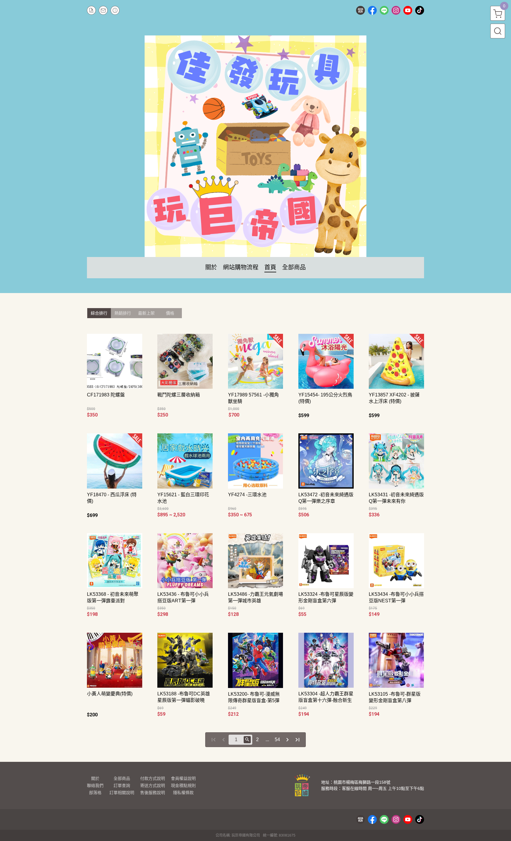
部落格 (95, 792)
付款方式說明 (152, 778)
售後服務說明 (152, 792)
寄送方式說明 (152, 785)
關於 (95, 778)
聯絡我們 (95, 785)
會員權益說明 (183, 778)
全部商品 (122, 778)
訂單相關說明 (121, 792)
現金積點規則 (183, 785)
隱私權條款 (183, 792)
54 (277, 739)
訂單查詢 (122, 785)
